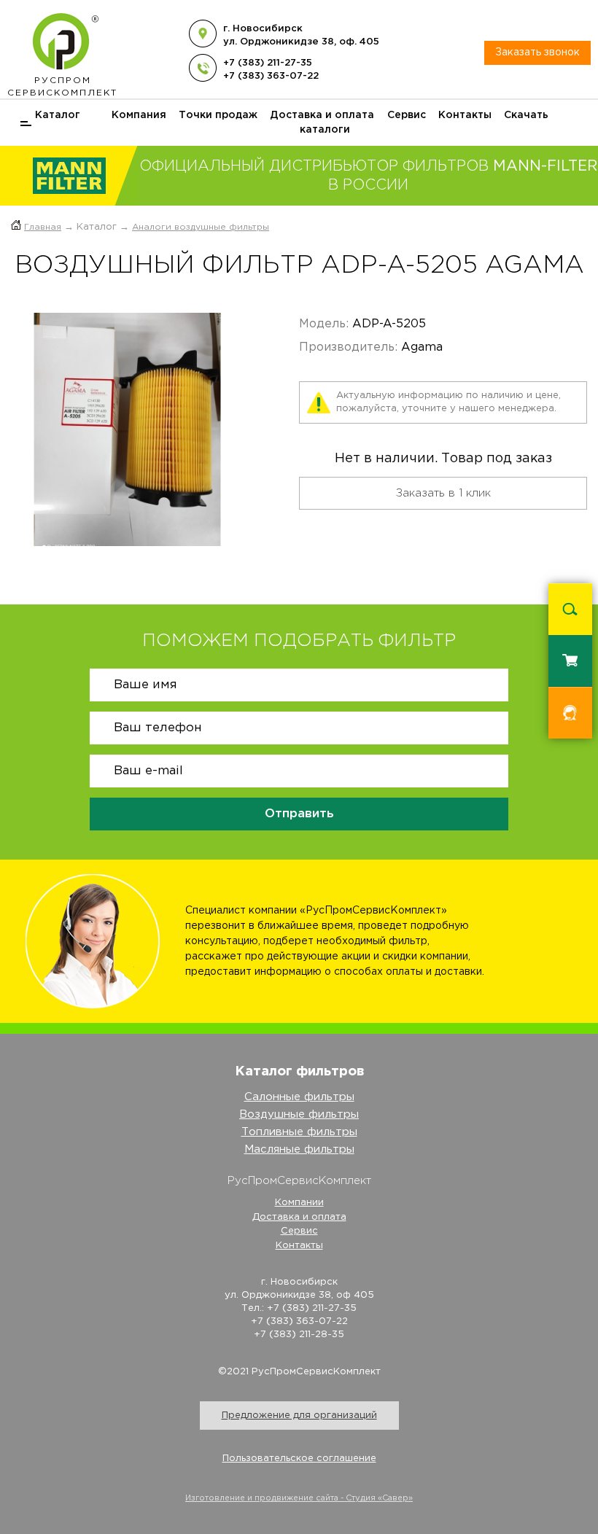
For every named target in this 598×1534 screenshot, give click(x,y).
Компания (139, 115)
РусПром (62, 87)
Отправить (299, 814)
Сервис (406, 115)
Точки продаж (218, 115)
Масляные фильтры (299, 1149)
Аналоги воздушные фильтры (200, 227)
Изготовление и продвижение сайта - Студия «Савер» (299, 1498)
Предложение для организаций (299, 1416)
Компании (299, 1203)
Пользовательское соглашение (299, 1459)
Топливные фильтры (299, 1132)
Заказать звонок (537, 52)
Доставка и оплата (322, 115)
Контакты (465, 115)
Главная (42, 227)
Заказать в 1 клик (443, 493)
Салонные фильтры (299, 1097)
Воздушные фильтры (299, 1114)
